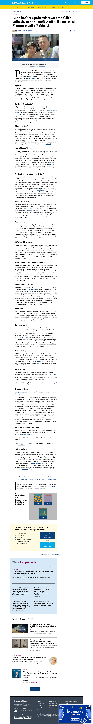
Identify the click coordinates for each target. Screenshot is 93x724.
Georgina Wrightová (21, 392)
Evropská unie (28, 562)
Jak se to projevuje (50, 374)
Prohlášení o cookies (53, 703)
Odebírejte (18, 82)
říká (29, 379)
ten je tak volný (31, 210)
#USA (18, 479)
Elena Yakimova (16, 655)
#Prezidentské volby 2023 (34, 479)
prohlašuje (38, 361)
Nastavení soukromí (53, 705)
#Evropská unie (20, 474)
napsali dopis (48, 226)
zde (21, 343)
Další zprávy (35, 689)
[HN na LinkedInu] (27, 710)
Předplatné (85, 2)
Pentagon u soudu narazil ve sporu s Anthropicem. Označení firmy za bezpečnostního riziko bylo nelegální (42, 641)
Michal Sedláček (31, 289)
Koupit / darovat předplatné (71, 701)
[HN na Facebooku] (23, 710)
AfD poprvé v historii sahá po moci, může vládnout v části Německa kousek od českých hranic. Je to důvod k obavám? (40, 673)
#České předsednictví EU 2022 (32, 474)
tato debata (21, 445)
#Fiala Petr (48, 474)
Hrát (38, 503)
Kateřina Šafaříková (29, 30)
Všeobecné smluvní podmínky (55, 707)
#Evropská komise (47, 476)
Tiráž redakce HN (40, 703)
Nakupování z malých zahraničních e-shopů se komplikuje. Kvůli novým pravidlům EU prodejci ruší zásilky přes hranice (21, 605)
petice (37, 215)
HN (43, 59)
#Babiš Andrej (27, 476)
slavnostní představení (22, 337)
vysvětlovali (48, 144)
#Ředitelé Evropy (52, 479)
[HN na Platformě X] (21, 710)
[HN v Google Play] (18, 717)
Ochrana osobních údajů (54, 701)
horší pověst (31, 437)
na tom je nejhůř (52, 383)
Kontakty (39, 701)
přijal (20, 156)
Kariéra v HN (39, 707)
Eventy (66, 703)
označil (50, 164)
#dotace (44, 479)
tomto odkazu (31, 78)
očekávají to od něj (26, 434)
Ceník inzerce (39, 709)
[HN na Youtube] (31, 710)
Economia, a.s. (22, 703)
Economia (39, 705)
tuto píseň (25, 469)
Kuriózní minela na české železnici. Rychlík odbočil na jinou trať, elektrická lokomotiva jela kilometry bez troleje (43, 626)
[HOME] (10, 7)
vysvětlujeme (40, 190)
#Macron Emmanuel (36, 476)
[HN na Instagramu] (25, 710)
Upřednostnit (42, 66)
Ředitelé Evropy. (50, 486)
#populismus (19, 476)
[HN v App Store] (27, 717)
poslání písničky (36, 463)
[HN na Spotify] (29, 710)
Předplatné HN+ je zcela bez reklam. (52, 554)
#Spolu (42, 474)
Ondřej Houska (21, 30)
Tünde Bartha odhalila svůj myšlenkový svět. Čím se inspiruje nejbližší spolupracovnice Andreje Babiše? (42, 591)
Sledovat (33, 66)
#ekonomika (24, 479)
